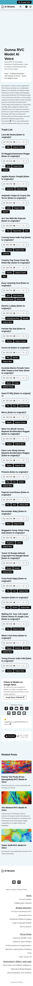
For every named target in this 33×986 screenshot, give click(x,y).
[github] (19, 882)
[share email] (16, 708)
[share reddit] (21, 708)
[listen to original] (9, 156)
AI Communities (25, 899)
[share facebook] (6, 708)
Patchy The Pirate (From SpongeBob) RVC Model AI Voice (14, 779)
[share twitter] (11, 708)
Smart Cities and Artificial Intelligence (17, 965)
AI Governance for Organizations (19, 945)
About (8, 889)
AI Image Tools (25, 2)
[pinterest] (14, 882)
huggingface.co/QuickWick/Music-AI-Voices (16, 722)
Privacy (19, 889)
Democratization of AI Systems (19, 973)
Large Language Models (22, 923)
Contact (13, 889)
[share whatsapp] (26, 708)
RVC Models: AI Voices (12, 76)
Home (6, 73)
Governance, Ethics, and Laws (17, 961)
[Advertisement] (16, 26)
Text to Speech (26, 927)
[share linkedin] (8, 713)
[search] (21, 6)
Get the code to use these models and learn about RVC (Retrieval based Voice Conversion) (15, 119)
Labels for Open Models (22, 942)
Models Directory (24, 908)
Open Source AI (25, 957)
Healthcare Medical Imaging (21, 919)
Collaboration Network (23, 903)
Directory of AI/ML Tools (22, 938)
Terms (25, 889)
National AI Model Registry (21, 969)
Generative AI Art (25, 915)
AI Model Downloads (17, 73)
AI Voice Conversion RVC (21, 911)
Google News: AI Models (14, 697)
